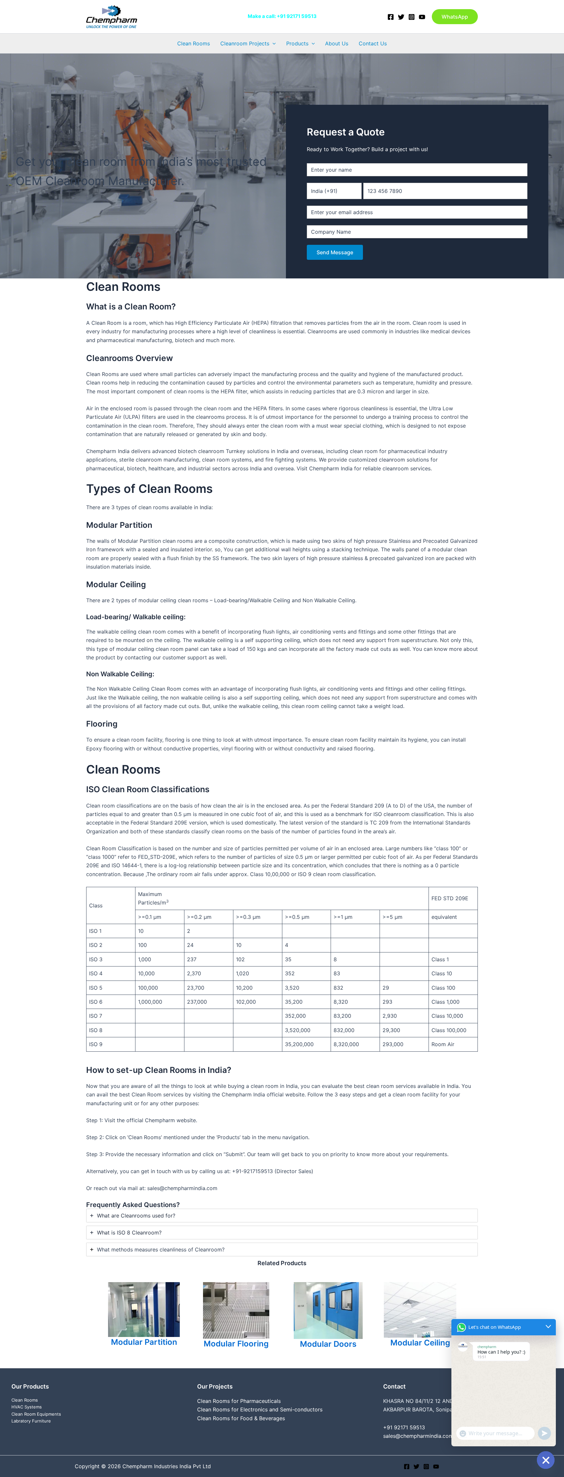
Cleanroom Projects (244, 43)
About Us (336, 43)
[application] (272, 43)
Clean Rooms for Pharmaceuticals (239, 1401)
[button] (455, 16)
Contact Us (373, 43)
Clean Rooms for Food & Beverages (241, 1418)
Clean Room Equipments (36, 1414)
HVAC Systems (26, 1406)
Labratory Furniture (31, 1420)
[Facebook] (390, 17)
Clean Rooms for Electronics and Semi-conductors (259, 1409)
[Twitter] (401, 17)
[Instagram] (411, 17)
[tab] (282, 1215)
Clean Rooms (193, 43)
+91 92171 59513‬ (297, 16)
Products (297, 43)
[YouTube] (422, 17)
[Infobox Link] (144, 1316)
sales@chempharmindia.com (418, 1436)
